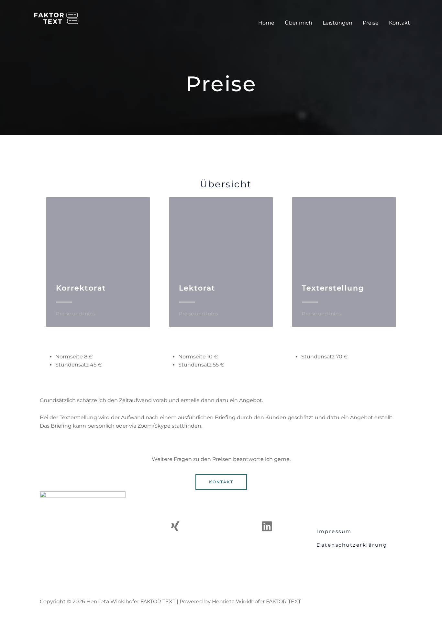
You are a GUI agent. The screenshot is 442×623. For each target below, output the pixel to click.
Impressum (334, 531)
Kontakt (399, 23)
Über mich (298, 23)
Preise (371, 23)
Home (266, 23)
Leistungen (337, 23)
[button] (221, 482)
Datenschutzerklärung (351, 545)
